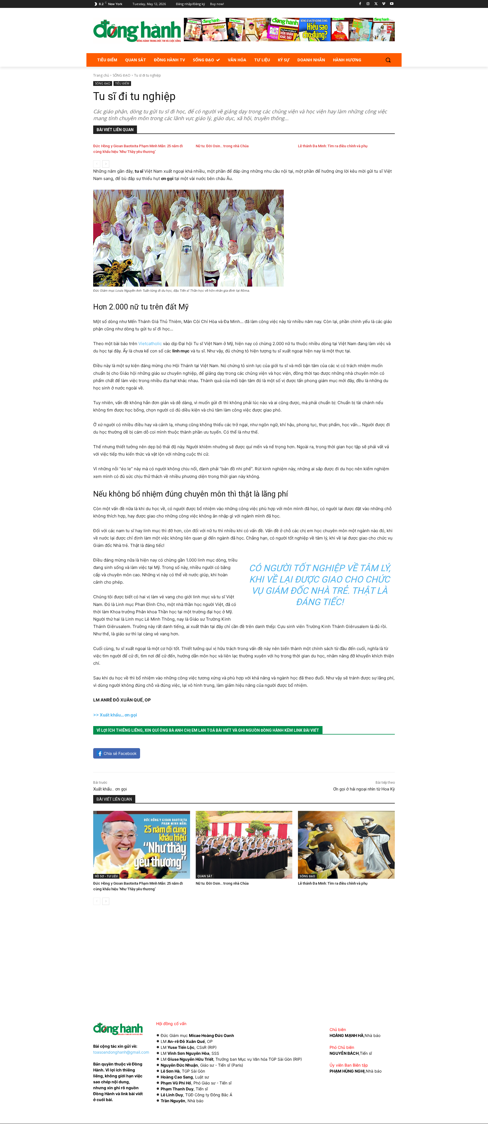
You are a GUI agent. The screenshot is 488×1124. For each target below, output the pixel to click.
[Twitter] (376, 4)
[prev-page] (96, 164)
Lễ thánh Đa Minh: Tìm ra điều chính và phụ (332, 146)
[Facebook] (360, 4)
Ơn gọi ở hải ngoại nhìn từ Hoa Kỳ (364, 789)
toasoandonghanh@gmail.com (121, 1052)
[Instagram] (368, 4)
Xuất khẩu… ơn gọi (110, 789)
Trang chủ (101, 75)
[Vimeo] (383, 4)
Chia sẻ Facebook (120, 753)
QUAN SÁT (204, 876)
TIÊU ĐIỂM (122, 83)
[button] (388, 60)
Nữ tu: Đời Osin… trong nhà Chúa (222, 146)
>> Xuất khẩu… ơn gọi (115, 715)
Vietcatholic (150, 343)
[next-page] (105, 164)
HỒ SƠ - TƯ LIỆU (106, 876)
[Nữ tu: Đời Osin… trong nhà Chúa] (244, 845)
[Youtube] (391, 4)
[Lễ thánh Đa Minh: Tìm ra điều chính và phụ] (346, 845)
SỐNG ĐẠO (121, 75)
